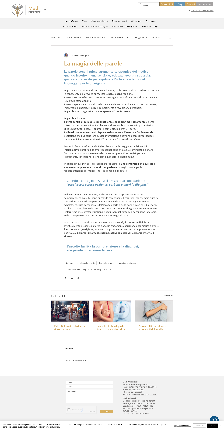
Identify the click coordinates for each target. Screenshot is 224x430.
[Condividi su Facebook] (65, 278)
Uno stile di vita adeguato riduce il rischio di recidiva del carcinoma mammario (110, 328)
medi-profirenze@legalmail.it (140, 408)
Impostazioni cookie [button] (182, 425)
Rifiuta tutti (199, 425)
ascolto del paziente (86, 263)
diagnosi (69, 263)
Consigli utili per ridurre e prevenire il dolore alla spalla (152, 328)
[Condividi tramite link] (78, 278)
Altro (154, 37)
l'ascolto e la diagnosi (127, 263)
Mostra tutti (168, 295)
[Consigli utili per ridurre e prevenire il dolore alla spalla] (154, 311)
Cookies (153, 394)
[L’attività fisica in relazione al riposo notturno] (70, 311)
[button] (169, 38)
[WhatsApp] (214, 420)
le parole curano (106, 263)
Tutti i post (56, 37)
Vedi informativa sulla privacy (48, 426)
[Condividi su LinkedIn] (71, 278)
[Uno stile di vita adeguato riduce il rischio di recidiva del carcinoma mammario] (112, 311)
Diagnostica (141, 37)
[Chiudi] (220, 425)
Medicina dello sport (96, 37)
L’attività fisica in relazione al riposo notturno (69, 328)
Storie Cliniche (74, 37)
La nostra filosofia (72, 269)
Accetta (212, 425)
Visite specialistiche (102, 269)
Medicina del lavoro (120, 37)
